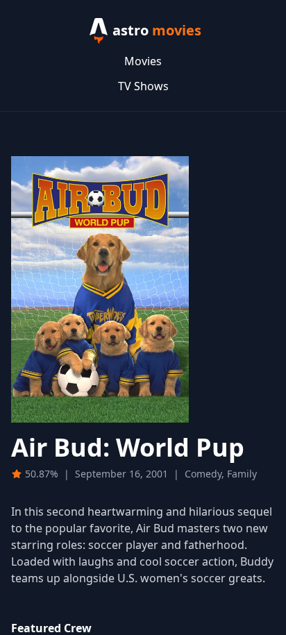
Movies (143, 61)
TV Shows (143, 86)
